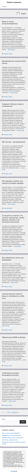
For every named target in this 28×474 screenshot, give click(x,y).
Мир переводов (8, 208)
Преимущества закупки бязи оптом (14, 62)
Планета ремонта (14, 2)
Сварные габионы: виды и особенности (13, 105)
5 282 (8, 412)
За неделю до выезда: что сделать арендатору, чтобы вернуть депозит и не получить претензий (13, 218)
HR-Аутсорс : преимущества (13, 142)
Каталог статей (8, 53)
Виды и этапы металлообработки (10, 22)
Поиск (3, 419)
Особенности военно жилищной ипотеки (10, 374)
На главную (14, 471)
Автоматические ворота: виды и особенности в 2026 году (13, 296)
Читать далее (11, 49)
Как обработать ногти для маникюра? (13, 258)
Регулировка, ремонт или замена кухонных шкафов (12, 182)
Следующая (15, 412)
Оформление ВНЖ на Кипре (13, 337)
